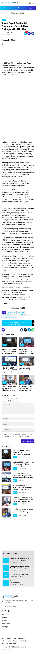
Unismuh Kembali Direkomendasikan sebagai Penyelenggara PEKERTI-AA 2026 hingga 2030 (25, 370)
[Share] (32, 33)
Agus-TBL (12, 312)
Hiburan (4, 621)
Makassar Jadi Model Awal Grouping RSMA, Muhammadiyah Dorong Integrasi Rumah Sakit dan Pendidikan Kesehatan (9, 351)
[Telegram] (29, 330)
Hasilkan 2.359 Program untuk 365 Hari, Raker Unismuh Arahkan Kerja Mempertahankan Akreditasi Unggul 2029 (26, 351)
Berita (3, 20)
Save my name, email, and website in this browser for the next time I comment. (18, 435)
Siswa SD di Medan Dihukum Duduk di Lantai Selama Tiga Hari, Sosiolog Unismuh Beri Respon (20, 560)
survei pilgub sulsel (10, 317)
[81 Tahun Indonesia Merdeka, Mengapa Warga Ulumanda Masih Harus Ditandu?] (27, 380)
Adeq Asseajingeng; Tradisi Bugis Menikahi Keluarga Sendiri (21, 567)
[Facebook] (21, 330)
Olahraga (5, 627)
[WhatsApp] (32, 330)
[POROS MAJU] (14, 3)
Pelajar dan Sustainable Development (18, 582)
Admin (3, 32)
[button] (30, 3)
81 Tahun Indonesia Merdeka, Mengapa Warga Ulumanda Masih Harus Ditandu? (26, 389)
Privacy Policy (6, 638)
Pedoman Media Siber (21, 641)
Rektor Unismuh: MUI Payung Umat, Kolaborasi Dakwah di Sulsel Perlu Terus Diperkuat (9, 389)
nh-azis (15, 315)
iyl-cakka (22, 312)
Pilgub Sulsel (25, 315)
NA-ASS (6, 315)
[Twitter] (25, 330)
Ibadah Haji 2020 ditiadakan (20, 574)
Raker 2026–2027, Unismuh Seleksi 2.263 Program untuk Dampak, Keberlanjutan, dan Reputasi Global (9, 370)
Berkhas (4, 618)
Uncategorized (6, 624)
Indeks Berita (6, 641)
